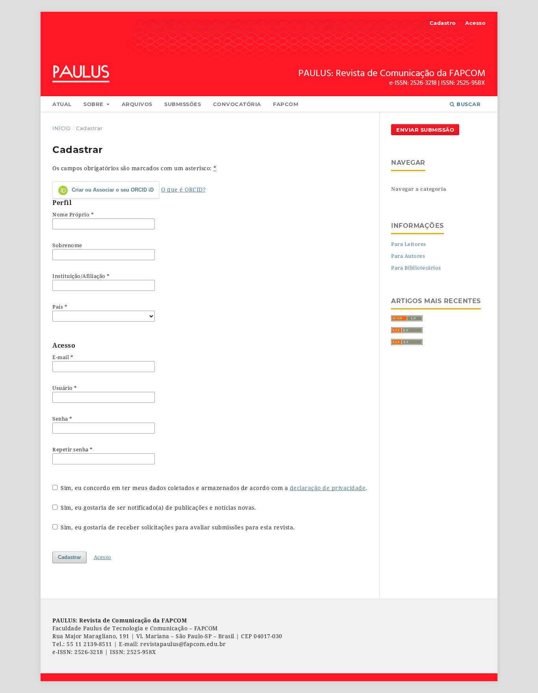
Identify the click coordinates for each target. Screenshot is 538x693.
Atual (62, 104)
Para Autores (408, 255)
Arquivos (137, 104)
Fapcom (285, 104)
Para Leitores (408, 244)
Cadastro (443, 23)
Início (61, 128)
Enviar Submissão (425, 130)
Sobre (94, 104)
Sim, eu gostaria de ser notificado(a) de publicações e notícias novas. (157, 507)
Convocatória (237, 104)
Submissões (182, 104)
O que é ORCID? (183, 189)
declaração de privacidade (328, 488)
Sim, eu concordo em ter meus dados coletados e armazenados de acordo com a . (213, 488)
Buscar (468, 104)
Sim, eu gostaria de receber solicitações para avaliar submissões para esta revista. (177, 527)
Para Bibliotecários (416, 267)
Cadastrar (69, 557)
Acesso (475, 23)
